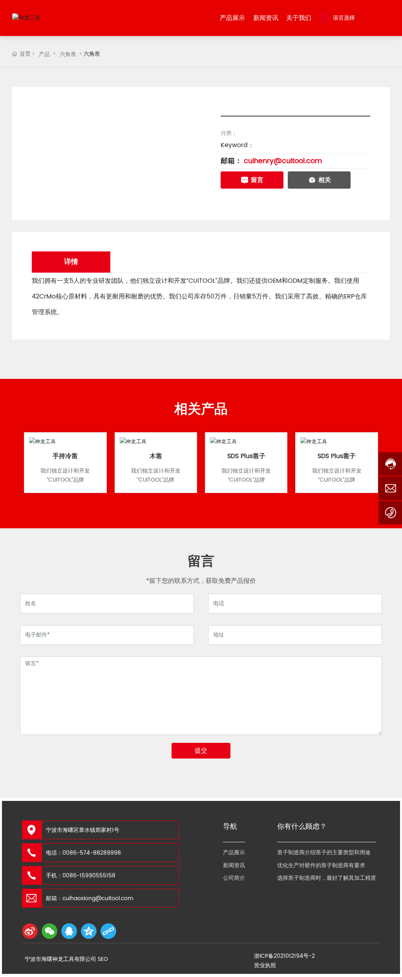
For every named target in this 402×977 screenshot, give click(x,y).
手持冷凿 (65, 456)
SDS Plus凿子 (246, 456)
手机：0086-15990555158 (80, 875)
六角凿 (68, 54)
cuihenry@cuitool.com (283, 161)
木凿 (156, 456)
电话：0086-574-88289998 (83, 852)
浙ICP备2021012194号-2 (284, 956)
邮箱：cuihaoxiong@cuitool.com (89, 898)
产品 (44, 54)
